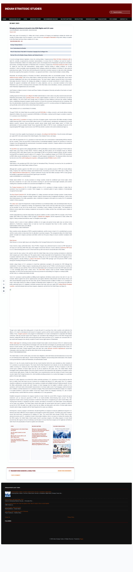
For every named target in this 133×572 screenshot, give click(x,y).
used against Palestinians (49, 37)
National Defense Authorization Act (21, 172)
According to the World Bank (49, 134)
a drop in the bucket (34, 258)
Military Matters (66, 19)
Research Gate (90, 19)
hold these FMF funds (66, 247)
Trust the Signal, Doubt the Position (13, 507)
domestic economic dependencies (56, 348)
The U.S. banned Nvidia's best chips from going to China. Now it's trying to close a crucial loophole (27, 503)
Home (4, 19)
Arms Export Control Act (18, 194)
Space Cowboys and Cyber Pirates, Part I (14, 499)
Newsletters (79, 19)
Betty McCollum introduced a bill (61, 59)
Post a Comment (16, 475)
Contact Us (123, 19)
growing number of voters (32, 97)
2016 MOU (42, 269)
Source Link (13, 32)
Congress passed (22, 333)
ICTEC (25, 19)
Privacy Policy (71, 517)
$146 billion (43, 112)
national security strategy (16, 77)
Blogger (81, 539)
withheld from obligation (44, 216)
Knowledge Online (15, 19)
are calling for (29, 95)
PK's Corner (113, 19)
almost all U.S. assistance (20, 119)
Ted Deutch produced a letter (60, 64)
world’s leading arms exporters (29, 158)
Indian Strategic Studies (23, 8)
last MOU (14, 148)
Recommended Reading (51, 19)
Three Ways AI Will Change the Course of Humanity (16, 511)
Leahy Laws (15, 203)
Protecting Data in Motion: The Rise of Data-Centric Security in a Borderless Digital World (31, 491)
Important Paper (35, 19)
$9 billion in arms (52, 158)
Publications (102, 19)
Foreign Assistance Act (18, 187)
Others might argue (15, 343)
